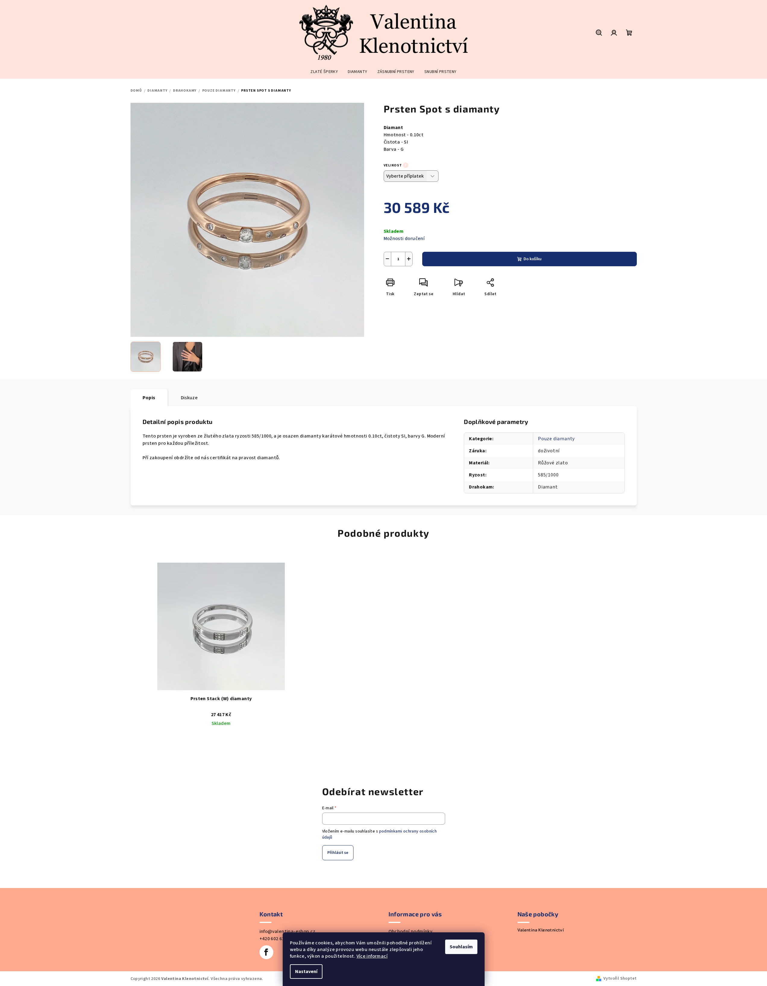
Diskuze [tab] (189, 397)
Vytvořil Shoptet (620, 978)
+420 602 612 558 (277, 938)
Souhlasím (461, 946)
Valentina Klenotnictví (540, 930)
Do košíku (532, 259)
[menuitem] (324, 72)
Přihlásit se (337, 853)
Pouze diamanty (556, 438)
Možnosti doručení (404, 238)
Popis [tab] (149, 397)
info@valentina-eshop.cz (287, 931)
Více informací (372, 956)
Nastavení (306, 971)
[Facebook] (266, 952)
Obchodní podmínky (410, 931)
